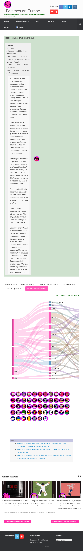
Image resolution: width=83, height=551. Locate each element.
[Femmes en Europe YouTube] (56, 12)
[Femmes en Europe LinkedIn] (70, 7)
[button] (80, 24)
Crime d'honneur (13, 512)
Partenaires (50, 21)
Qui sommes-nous (22, 21)
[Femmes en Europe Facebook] (61, 7)
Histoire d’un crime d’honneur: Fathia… (17, 521)
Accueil (6, 21)
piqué (53, 512)
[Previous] (78, 476)
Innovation (21, 512)
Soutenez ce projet (36, 542)
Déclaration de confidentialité (39, 540)
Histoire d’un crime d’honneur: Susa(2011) (65, 521)
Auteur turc (44, 512)
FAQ (37, 21)
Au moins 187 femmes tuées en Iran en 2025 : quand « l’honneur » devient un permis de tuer (15, 503)
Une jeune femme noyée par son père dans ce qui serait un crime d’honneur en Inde (42, 503)
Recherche (27, 512)
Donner (64, 21)
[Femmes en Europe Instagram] (75, 7)
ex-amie (50, 512)
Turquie (33, 512)
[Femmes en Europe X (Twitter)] (65, 7)
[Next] (80, 476)
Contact (6, 27)
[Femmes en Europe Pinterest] (52, 12)
